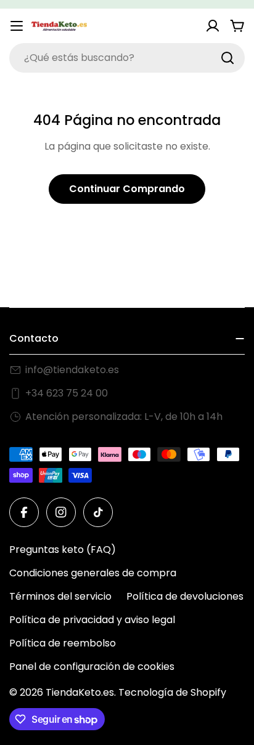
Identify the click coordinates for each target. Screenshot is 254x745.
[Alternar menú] (16, 25)
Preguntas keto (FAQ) (62, 549)
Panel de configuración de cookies (91, 666)
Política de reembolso (62, 643)
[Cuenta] (212, 25)
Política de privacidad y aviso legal (92, 620)
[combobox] (127, 58)
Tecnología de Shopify (172, 692)
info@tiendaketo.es (72, 370)
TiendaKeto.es (80, 692)
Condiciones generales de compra (92, 573)
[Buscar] (227, 57)
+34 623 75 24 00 (66, 393)
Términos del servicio (60, 596)
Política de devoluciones (185, 596)
